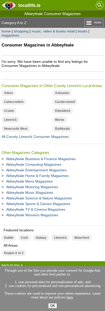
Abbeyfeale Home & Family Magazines (37, 176)
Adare (8, 93)
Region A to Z (13, 253)
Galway (41, 238)
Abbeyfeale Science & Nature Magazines (39, 198)
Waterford (81, 238)
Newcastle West (16, 128)
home (6, 31)
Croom (9, 111)
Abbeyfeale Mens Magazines (29, 181)
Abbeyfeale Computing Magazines (33, 164)
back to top (10, 265)
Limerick (10, 120)
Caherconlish (13, 102)
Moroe (59, 120)
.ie (29, 5)
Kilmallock (62, 111)
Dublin (8, 238)
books (82, 31)
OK (52, 306)
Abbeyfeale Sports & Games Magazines (38, 204)
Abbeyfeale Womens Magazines (32, 215)
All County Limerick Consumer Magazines (35, 137)
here (70, 297)
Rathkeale (62, 128)
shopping (21, 31)
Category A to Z (14, 23)
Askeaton (62, 93)
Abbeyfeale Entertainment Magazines (36, 170)
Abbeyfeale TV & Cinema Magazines (35, 209)
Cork (24, 238)
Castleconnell (65, 102)
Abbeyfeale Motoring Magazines (32, 187)
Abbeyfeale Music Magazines (29, 192)
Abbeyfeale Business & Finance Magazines (41, 159)
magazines (10, 35)
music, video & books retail (53, 31)
